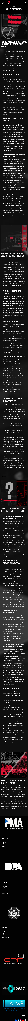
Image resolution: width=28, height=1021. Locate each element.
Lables (3, 890)
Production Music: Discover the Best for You (13, 781)
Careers (3, 936)
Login (3, 848)
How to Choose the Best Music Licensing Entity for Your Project (14, 44)
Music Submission (6, 937)
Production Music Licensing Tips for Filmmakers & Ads (13, 509)
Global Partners (5, 893)
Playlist (3, 888)
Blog (3, 844)
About (3, 932)
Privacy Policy (5, 939)
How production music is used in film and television (12, 254)
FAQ (3, 845)
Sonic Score (4, 842)
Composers (4, 889)
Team (3, 933)
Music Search (5, 886)
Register (4, 846)
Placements (4, 892)
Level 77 (11, 184)
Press (3, 935)
